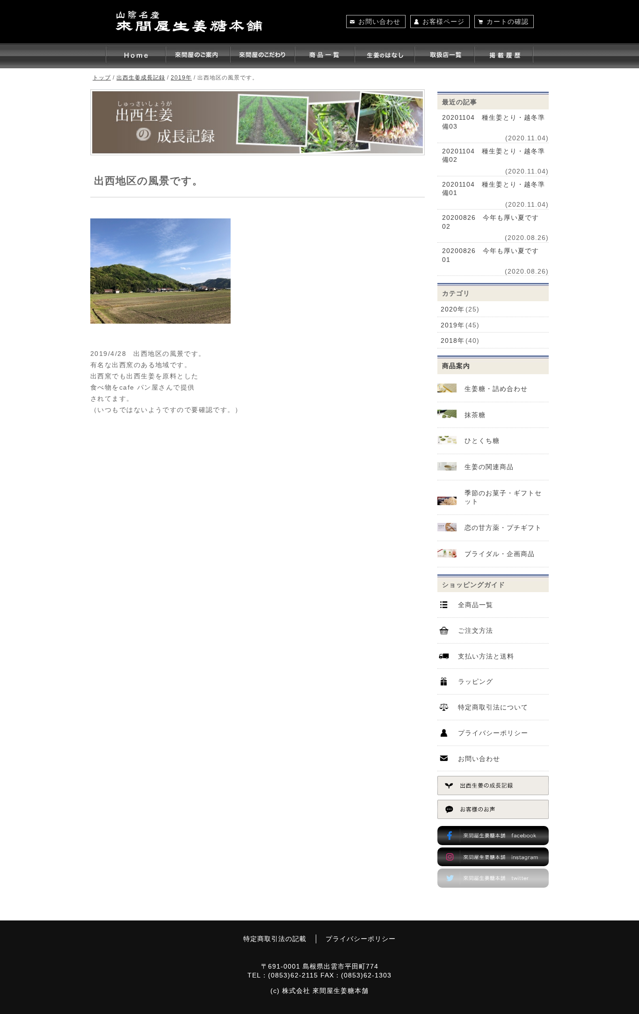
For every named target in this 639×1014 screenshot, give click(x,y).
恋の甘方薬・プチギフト (503, 527)
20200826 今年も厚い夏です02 (490, 222)
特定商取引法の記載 (274, 938)
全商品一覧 (475, 604)
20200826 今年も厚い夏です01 (490, 255)
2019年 (453, 325)
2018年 (453, 340)
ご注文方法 (475, 630)
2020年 (453, 309)
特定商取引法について (493, 707)
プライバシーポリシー (493, 733)
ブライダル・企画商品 (500, 554)
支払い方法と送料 (486, 656)
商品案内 (456, 365)
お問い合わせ (379, 21)
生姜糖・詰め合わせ (496, 388)
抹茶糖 (475, 415)
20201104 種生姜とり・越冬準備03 (493, 122)
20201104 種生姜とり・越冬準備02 (493, 155)
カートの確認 (508, 21)
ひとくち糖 (482, 440)
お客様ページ (443, 21)
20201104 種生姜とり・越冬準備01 (493, 189)
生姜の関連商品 (489, 467)
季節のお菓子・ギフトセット (503, 497)
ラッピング (475, 681)
